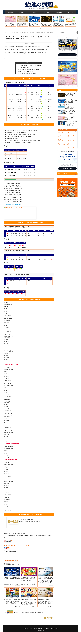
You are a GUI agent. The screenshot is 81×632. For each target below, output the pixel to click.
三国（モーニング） (62, 144)
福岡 (68, 144)
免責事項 (35, 628)
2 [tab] (40, 28)
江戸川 (59, 135)
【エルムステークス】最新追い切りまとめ (26, 71)
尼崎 (68, 132)
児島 (68, 136)
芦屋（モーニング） (71, 143)
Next (77, 21)
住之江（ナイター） (62, 147)
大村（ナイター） (70, 147)
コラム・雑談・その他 (9, 560)
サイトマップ (47, 628)
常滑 (59, 142)
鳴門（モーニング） (71, 134)
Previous (3, 21)
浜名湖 (59, 139)
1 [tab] (38, 28)
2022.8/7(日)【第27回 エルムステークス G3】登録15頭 (29, 65)
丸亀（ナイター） (70, 135)
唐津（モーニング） (71, 146)
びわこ (59, 146)
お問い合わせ (40, 628)
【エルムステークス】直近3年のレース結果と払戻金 (28, 69)
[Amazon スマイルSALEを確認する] (67, 187)
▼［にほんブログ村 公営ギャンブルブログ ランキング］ (17, 545)
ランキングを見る (67, 54)
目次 (27, 63)
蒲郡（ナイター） (61, 140)
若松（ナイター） (70, 142)
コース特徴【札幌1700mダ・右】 (25, 67)
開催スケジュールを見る (67, 168)
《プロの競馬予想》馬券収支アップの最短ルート (28, 73)
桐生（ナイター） (61, 132)
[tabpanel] (10, 21)
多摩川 (59, 138)
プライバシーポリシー (28, 628)
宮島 (68, 138)
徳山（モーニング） (71, 139)
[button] (76, 32)
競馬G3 (16, 560)
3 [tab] (42, 28)
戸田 (59, 134)
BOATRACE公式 (54, 628)
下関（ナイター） (70, 140)
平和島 (59, 136)
